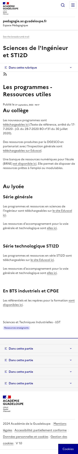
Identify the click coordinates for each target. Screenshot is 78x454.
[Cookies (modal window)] (68, 449)
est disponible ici (24, 163)
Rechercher (62, 5)
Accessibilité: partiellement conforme (41, 430)
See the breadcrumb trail (16, 36)
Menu (73, 5)
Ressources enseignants (16, 328)
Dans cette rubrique (23, 67)
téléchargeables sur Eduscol (22, 150)
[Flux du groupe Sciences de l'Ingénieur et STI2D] (39, 74)
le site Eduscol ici (42, 260)
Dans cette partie (21, 348)
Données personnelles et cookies (25, 436)
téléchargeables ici (16, 124)
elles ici (52, 228)
